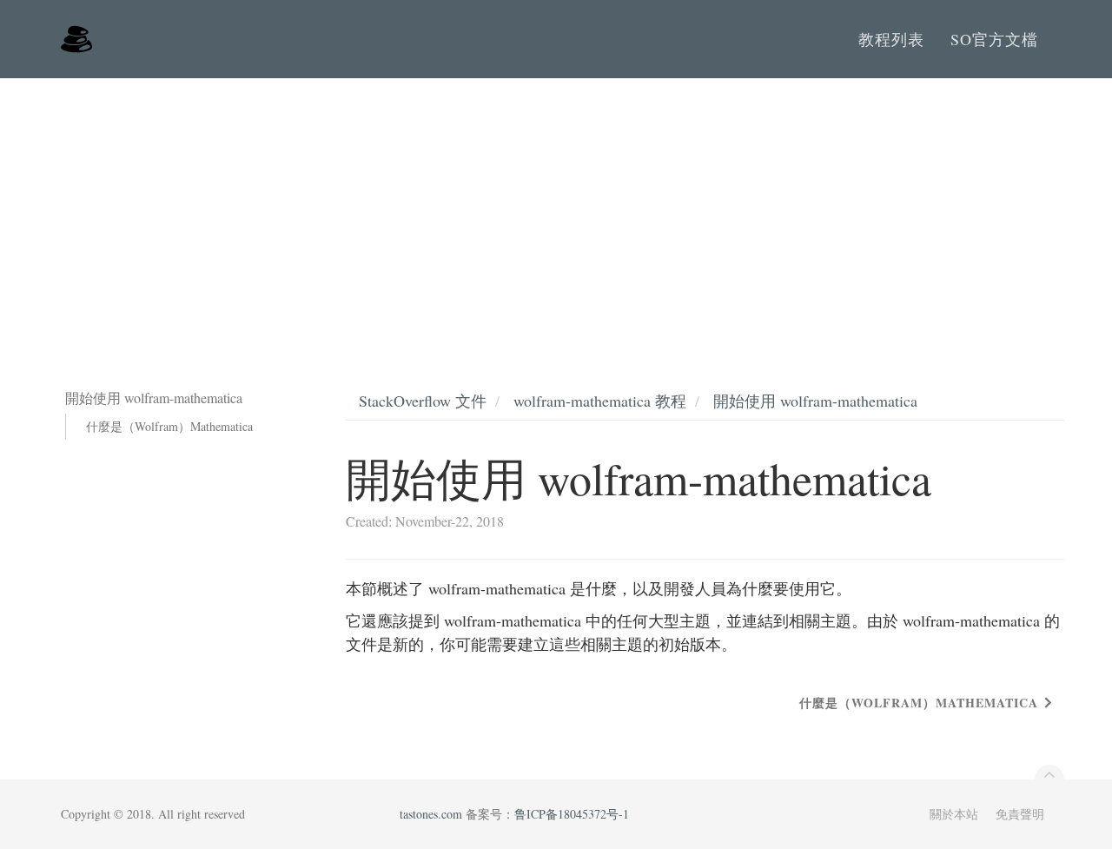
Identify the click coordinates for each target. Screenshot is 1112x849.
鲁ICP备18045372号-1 (571, 814)
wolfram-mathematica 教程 (599, 400)
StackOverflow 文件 (422, 400)
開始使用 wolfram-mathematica (815, 400)
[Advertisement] (556, 208)
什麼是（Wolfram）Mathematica (169, 426)
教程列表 (891, 39)
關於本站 (954, 814)
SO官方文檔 (994, 39)
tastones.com (431, 814)
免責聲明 (1020, 814)
